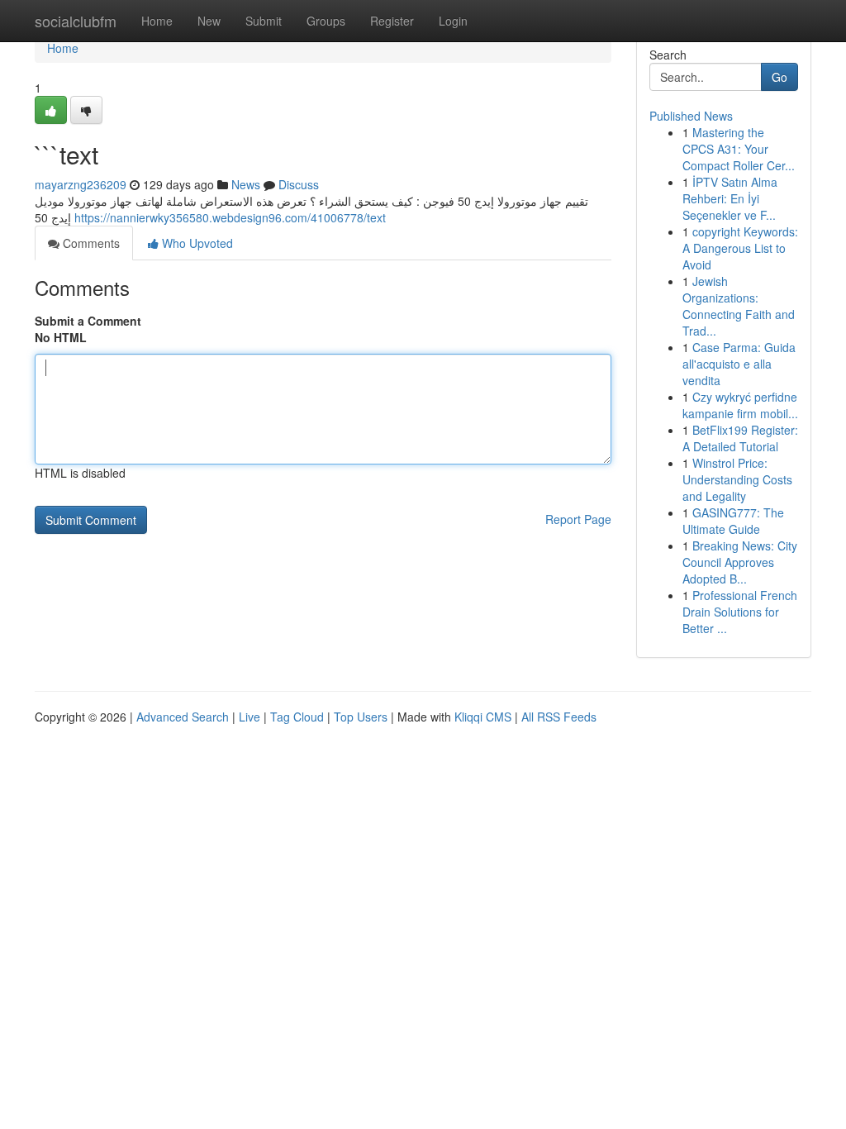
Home (157, 20)
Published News (691, 115)
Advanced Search (182, 716)
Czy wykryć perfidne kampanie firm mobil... (740, 405)
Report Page (578, 519)
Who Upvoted (196, 243)
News (245, 184)
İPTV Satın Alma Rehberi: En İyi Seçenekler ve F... (729, 198)
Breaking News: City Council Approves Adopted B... (739, 562)
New (209, 20)
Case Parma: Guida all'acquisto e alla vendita (739, 363)
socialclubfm (75, 20)
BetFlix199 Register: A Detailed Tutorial (740, 438)
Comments (89, 243)
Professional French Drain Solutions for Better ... (739, 611)
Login (453, 20)
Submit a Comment (88, 320)
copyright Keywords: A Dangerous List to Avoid (740, 248)
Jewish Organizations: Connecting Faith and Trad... (738, 306)
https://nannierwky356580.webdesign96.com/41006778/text (230, 217)
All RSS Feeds (558, 716)
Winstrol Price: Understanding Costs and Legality (737, 479)
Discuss (298, 184)
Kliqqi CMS (482, 716)
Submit (263, 20)
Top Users (360, 716)
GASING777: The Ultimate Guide (733, 520)
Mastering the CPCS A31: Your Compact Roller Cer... (738, 149)
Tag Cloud (297, 716)
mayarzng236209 (80, 184)
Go (779, 77)
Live (249, 716)
